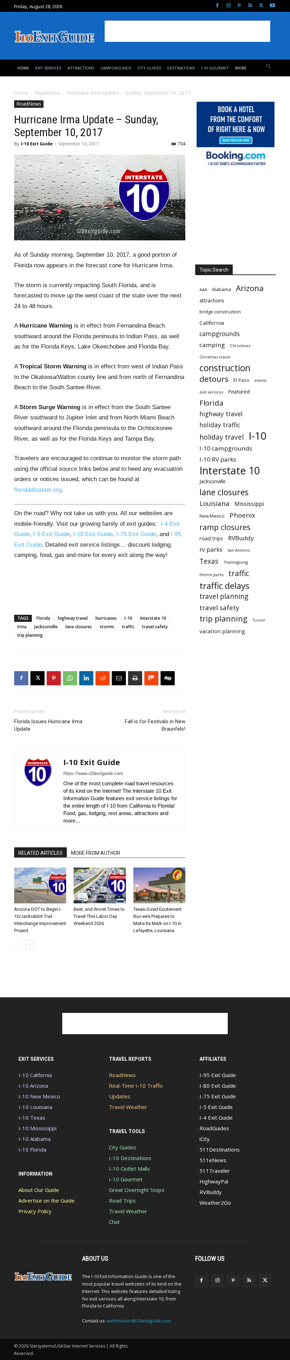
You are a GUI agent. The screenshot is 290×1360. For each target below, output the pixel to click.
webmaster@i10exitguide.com (139, 1320)
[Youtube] (272, 6)
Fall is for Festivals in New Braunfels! (155, 725)
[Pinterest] (239, 6)
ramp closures (224, 527)
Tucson (259, 620)
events (260, 380)
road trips (211, 538)
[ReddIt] (102, 678)
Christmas (240, 345)
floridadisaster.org (38, 489)
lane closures (78, 627)
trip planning (30, 635)
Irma (22, 627)
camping (212, 345)
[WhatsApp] (70, 678)
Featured (239, 391)
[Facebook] (217, 6)
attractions (211, 300)
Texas (209, 561)
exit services (211, 392)
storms (107, 627)
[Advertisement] (187, 31)
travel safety (155, 627)
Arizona (250, 288)
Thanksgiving (236, 562)
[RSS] (250, 6)
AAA (203, 289)
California (211, 322)
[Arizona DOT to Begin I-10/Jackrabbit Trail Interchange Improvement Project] (40, 885)
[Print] (135, 678)
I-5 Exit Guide (51, 534)
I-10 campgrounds (225, 448)
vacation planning (222, 631)
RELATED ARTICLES (40, 853)
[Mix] (151, 678)
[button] (269, 67)
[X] (261, 6)
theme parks (211, 574)
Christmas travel (214, 356)
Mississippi (249, 504)
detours (213, 379)
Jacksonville (46, 627)
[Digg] (168, 678)
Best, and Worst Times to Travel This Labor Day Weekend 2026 (99, 916)
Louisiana (214, 503)
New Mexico (212, 516)
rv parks (210, 549)
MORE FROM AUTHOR (95, 853)
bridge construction (220, 311)
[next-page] (29, 944)
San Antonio (238, 550)
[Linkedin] (86, 678)
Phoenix (242, 515)
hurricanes (106, 618)
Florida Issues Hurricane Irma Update (48, 725)
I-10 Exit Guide (37, 144)
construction (224, 368)
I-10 (128, 618)
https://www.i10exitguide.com (93, 773)
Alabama (221, 289)
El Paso (241, 380)
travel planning (223, 596)
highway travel (73, 618)
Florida (43, 618)
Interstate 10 (153, 618)
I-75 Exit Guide (136, 534)
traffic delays (224, 585)
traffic (128, 627)
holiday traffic (219, 425)
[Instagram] (228, 6)
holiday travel (221, 437)
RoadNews (47, 92)
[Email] (119, 678)
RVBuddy (241, 538)
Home (21, 92)
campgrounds (219, 334)
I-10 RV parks (217, 459)
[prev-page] (18, 944)
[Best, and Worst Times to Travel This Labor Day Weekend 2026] (100, 885)
